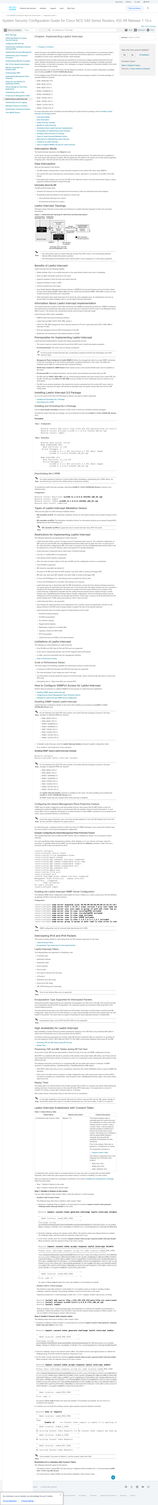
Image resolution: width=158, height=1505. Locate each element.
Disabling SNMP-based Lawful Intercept (51, 692)
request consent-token (100, 1152)
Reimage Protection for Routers (17, 106)
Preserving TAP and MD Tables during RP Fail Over (54, 1042)
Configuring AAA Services (15, 43)
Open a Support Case (130, 65)
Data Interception (43, 120)
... (3, 15)
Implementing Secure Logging (16, 102)
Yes (124, 55)
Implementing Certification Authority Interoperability (18, 48)
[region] (31, 1498)
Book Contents (14, 30)
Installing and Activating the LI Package (51, 399)
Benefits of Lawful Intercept (46, 125)
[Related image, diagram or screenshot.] (63, 248)
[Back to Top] (113, 1477)
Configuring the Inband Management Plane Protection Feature (58, 695)
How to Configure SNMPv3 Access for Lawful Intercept (56, 145)
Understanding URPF (13, 73)
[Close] (60, 1495)
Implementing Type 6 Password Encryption (17, 56)
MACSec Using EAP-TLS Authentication (14, 68)
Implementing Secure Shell (15, 92)
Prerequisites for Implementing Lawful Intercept (53, 131)
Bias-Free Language (148, 26)
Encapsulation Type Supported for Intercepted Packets (56, 945)
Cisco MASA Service (13, 112)
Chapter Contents (46, 47)
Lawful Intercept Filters (45, 942)
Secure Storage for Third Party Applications (16, 88)
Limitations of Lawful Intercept (47, 142)
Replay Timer (41, 1045)
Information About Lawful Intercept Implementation (55, 128)
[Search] (49, 30)
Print (152, 30)
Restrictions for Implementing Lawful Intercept (53, 139)
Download (141, 30)
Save (130, 30)
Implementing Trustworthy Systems (18, 109)
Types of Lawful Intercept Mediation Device (52, 136)
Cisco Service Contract (140, 69)
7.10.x (26, 30)
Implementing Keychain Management (19, 52)
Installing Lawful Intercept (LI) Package (50, 133)
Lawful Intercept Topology (46, 122)
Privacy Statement (10, 1501)
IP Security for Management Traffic (18, 96)
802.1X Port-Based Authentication (18, 64)
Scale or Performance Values (47, 658)
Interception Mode (43, 117)
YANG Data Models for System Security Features (16, 39)
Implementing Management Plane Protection (17, 77)
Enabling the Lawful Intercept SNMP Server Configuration (57, 698)
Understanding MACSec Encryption (18, 61)
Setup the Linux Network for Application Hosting (15, 82)
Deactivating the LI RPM (45, 402)
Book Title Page (11, 35)
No (132, 55)
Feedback (145, 55)
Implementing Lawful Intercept (16, 99)
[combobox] (30, 30)
